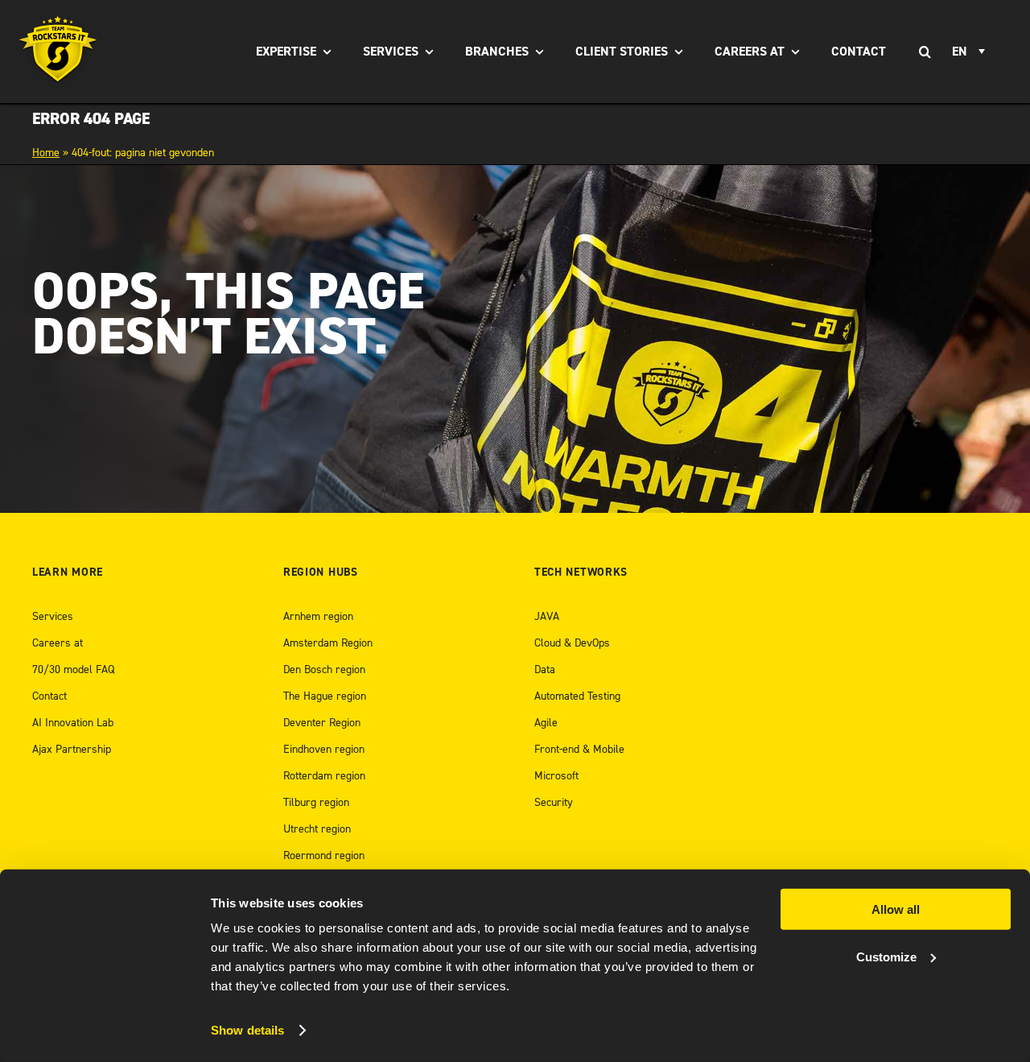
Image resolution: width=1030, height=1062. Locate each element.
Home (46, 152)
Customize (886, 956)
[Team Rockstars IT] (58, 51)
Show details (247, 1030)
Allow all (895, 909)
